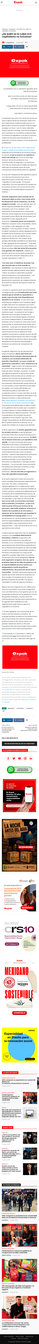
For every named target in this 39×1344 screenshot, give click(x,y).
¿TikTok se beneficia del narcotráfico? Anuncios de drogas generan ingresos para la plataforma (11, 1138)
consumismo (20, 708)
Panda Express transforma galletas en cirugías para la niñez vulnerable (11, 1097)
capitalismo (11, 708)
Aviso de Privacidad (23, 1338)
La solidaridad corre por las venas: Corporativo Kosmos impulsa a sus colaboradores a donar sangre (15, 1325)
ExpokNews (10, 42)
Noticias (4, 1107)
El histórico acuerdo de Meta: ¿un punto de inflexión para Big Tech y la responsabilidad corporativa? (11, 1153)
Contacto (13, 1338)
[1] (3, 611)
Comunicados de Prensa (8, 1077)
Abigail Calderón (6, 1255)
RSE (4, 711)
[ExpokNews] (3, 42)
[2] (23, 258)
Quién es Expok (20, 1336)
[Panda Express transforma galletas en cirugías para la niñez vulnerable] (30, 1098)
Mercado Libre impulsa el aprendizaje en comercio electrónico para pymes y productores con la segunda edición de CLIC (11, 1113)
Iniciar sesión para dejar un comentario (19, 743)
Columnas (5, 29)
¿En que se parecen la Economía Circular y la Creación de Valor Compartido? (8, 729)
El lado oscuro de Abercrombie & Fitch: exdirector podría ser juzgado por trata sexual (11, 1168)
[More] (27, 47)
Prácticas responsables (8, 1092)
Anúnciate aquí (29, 1336)
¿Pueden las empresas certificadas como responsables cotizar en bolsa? (29, 728)
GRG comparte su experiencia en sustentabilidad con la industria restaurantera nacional (19, 1217)
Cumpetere (12, 29)
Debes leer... (5, 1132)
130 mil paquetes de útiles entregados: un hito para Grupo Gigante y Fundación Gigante (18, 1288)
